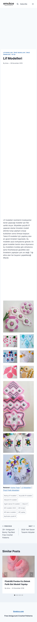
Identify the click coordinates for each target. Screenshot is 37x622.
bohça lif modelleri (10, 495)
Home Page (15, 488)
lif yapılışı (21, 512)
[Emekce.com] (8, 4)
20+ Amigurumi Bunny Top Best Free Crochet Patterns (8, 532)
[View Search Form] (17, 4)
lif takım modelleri (10, 512)
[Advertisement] (18, 26)
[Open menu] (33, 3)
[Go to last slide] (5, 574)
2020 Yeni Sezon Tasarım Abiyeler (28, 529)
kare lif (25, 504)
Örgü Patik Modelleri (11, 490)
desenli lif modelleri (10, 500)
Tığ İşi (13, 54)
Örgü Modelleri (19, 52)
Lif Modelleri (8, 52)
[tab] (14, 595)
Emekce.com (18, 611)
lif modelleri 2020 (10, 508)
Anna (6, 63)
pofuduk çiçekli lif (10, 516)
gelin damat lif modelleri (12, 504)
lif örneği (21, 508)
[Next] (31, 574)
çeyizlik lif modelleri (25, 495)
